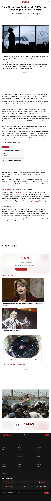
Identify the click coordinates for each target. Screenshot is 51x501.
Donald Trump (20, 447)
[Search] (48, 1)
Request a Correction (22, 497)
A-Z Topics (20, 439)
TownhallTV (4, 454)
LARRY (3, 462)
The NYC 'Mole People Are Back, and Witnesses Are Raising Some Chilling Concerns (21, 359)
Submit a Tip (20, 468)
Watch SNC (36, 468)
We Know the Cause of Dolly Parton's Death (12, 330)
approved (9, 189)
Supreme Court (21, 456)
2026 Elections (20, 443)
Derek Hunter (37, 445)
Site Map (28, 497)
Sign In (37, 434)
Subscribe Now (32, 269)
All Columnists (37, 456)
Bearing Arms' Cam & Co (6, 468)
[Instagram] (25, 435)
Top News (3, 443)
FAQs (42, 434)
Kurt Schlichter (37, 443)
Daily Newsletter (37, 466)
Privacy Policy (10, 497)
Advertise (19, 464)
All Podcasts (4, 473)
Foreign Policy (20, 451)
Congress (19, 445)
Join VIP (47, 434)
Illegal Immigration (21, 454)
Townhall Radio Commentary (7, 471)
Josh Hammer (37, 454)
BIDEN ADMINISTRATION (12, 251)
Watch (3, 449)
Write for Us (20, 471)
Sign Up (46, 492)
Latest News (4, 445)
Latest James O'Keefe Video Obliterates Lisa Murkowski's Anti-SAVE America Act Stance (23, 303)
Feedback (16, 497)
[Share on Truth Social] (31, 14)
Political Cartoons (5, 451)
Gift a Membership (38, 464)
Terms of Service (4, 497)
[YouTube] (30, 435)
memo (37, 201)
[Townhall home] (6, 435)
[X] (22, 435)
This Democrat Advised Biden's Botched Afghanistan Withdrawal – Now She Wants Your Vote (24, 419)
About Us (19, 462)
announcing (20, 192)
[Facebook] (27, 435)
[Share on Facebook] (34, 14)
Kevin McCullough (38, 447)
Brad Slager (37, 449)
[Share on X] (28, 14)
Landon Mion (11, 13)
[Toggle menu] (2, 2)
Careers (19, 466)
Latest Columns (4, 447)
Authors (3, 456)
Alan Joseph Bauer (38, 451)
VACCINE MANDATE (22, 251)
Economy (19, 449)
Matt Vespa (5, 305)
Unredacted (4, 466)
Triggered (3, 464)
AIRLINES (3, 251)
